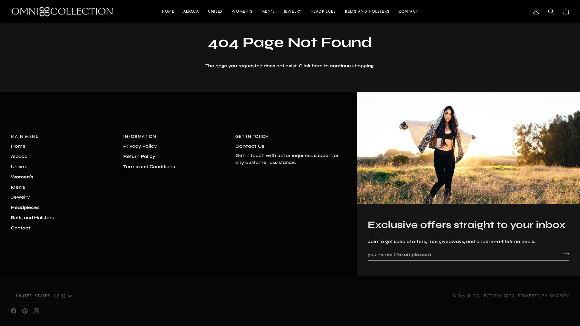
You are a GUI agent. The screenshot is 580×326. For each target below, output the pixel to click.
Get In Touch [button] (252, 136)
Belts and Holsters (32, 217)
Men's (18, 187)
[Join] (564, 253)
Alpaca (19, 156)
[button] (242, 11)
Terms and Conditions (149, 166)
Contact (20, 228)
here (317, 66)
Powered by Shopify (543, 296)
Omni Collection (479, 296)
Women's (22, 177)
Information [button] (139, 136)
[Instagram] (36, 311)
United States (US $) (41, 296)
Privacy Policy (140, 146)
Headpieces (25, 207)
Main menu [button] (25, 136)
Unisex (19, 166)
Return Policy (139, 156)
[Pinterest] (25, 311)
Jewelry (20, 197)
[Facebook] (13, 311)
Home (18, 146)
